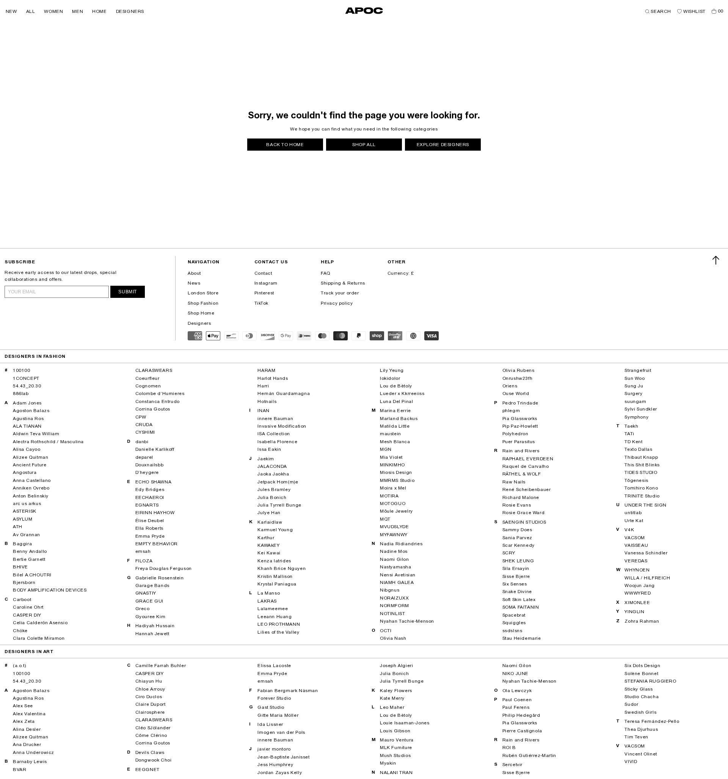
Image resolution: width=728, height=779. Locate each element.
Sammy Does (517, 529)
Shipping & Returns (343, 283)
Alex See (23, 705)
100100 (21, 370)
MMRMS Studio (397, 480)
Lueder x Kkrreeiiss (402, 393)
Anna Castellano (32, 480)
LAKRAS (267, 601)
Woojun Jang (639, 585)
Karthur (265, 537)
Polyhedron (515, 433)
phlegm (511, 410)
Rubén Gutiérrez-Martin (529, 755)
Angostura (24, 472)
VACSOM (634, 537)
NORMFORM (394, 605)
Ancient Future (29, 464)
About (194, 273)
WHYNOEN (637, 570)
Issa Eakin (269, 449)
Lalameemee (272, 608)
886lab (21, 393)
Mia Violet (391, 457)
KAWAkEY (268, 545)
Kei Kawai (268, 553)
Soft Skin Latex (519, 599)
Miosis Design (396, 472)
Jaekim (265, 458)
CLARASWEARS (154, 370)
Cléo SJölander (153, 727)
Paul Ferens (516, 707)
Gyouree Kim (150, 616)
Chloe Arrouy (150, 689)
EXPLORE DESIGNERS (443, 144)
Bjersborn (24, 582)
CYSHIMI (145, 432)
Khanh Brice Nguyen (281, 568)
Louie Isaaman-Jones (404, 722)
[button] (11, 11)
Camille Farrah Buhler (160, 665)
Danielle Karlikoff (154, 449)
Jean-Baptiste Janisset (283, 757)
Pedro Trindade (520, 403)
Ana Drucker (27, 744)
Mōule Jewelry (396, 511)
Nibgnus (389, 590)
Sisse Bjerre (516, 576)
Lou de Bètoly (396, 386)
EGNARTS (147, 505)
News (194, 283)
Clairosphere (150, 712)
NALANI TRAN (396, 772)
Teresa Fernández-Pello (651, 721)
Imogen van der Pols (281, 732)
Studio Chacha (641, 696)
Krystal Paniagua (277, 584)
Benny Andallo (30, 551)
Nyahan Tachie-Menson (407, 621)
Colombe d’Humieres (160, 393)
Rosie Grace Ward (523, 512)
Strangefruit (637, 370)
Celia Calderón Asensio (40, 622)
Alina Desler (27, 729)
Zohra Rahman (641, 621)
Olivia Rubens (518, 370)
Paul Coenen (517, 699)
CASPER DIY (27, 615)
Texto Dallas (638, 449)
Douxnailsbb (149, 464)
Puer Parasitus (518, 441)
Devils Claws (150, 752)
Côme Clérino (151, 735)
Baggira (22, 543)
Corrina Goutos (152, 409)
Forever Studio (274, 698)
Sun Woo (634, 378)
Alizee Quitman (30, 457)
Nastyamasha (395, 567)
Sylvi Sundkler (640, 409)
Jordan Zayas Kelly (279, 772)
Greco (142, 608)
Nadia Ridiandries (401, 543)
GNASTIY (145, 593)
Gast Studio (270, 707)
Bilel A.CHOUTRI (32, 575)
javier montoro (273, 749)
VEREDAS (635, 560)
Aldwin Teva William (36, 433)
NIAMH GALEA (397, 582)
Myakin (388, 763)
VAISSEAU (636, 545)
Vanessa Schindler (645, 553)
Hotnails (266, 401)
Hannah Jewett (152, 633)
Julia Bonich (271, 497)
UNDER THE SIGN (645, 505)
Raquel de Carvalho (525, 466)
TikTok (261, 303)
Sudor (631, 704)
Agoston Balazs (31, 410)
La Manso (268, 593)
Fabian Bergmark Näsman (287, 690)
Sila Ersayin (515, 568)
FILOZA (144, 560)
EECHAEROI (149, 497)
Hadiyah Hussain (155, 625)
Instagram (266, 283)
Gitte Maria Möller (277, 715)
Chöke (20, 630)
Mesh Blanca (395, 441)
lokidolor (390, 378)
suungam (635, 401)
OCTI (385, 630)
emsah (143, 551)
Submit (127, 291)
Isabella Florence (277, 441)
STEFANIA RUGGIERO (650, 681)
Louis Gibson (395, 730)
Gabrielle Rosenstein (159, 578)
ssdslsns (512, 630)
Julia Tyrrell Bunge (279, 505)
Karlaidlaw (269, 522)
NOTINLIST (392, 613)
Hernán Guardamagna (283, 393)
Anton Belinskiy (31, 496)
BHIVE (20, 567)
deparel (144, 457)
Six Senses (514, 584)
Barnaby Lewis (30, 761)
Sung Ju (633, 386)
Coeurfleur (147, 378)
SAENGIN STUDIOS (524, 522)
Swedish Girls (640, 712)
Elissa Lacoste (274, 665)
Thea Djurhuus (641, 729)
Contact (263, 273)
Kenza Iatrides (274, 560)
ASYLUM (23, 519)
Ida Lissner (270, 724)
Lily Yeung (392, 370)
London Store (203, 293)
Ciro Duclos (148, 696)
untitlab (633, 512)
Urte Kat (633, 520)
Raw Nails (514, 482)
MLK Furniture (396, 747)
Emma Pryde (150, 536)
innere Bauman (275, 418)
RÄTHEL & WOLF (521, 474)
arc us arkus (27, 503)
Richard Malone (520, 497)
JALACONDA (272, 466)
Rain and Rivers (521, 450)
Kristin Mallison (275, 576)
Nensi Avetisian (398, 575)
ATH (17, 526)
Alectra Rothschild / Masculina (48, 441)
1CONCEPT (26, 378)
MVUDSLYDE (394, 526)
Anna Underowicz (33, 752)
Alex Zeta (24, 721)
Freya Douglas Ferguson (163, 568)
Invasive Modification (281, 426)
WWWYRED (637, 593)
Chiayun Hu (148, 681)
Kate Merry (392, 698)
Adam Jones (27, 403)
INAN (263, 410)
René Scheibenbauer (526, 489)
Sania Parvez (517, 537)
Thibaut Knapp (641, 457)
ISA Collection (273, 433)
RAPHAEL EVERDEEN (528, 458)
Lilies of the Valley (278, 632)
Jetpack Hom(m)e (277, 482)
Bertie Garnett (29, 559)
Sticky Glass (638, 689)
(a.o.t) (19, 665)
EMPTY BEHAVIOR (156, 543)
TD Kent (633, 441)
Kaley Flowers (396, 690)
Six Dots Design (642, 665)
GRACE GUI (149, 601)
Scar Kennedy (518, 545)
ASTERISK (24, 511)
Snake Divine (517, 591)
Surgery (633, 393)
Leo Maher (392, 707)
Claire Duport (150, 704)
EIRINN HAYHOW (155, 512)
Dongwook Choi (153, 760)
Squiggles (514, 622)
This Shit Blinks (642, 464)
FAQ (325, 273)
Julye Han (268, 512)
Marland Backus (398, 418)
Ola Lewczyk (517, 690)
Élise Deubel (149, 520)
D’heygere (147, 472)
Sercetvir (512, 764)
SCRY (508, 553)
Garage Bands (152, 585)
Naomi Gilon (394, 559)
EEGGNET (147, 769)
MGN (386, 449)
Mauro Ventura (397, 740)
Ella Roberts (149, 528)
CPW (140, 417)
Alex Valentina (29, 713)
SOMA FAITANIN (520, 607)
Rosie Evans (516, 505)
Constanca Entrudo (157, 401)
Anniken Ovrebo (31, 488)
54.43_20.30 (27, 386)
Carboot (22, 599)
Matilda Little (395, 426)
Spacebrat (514, 615)
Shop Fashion (203, 303)
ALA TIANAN (27, 426)
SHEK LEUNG (518, 560)
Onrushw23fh (517, 378)
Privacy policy (337, 303)
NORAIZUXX (394, 598)
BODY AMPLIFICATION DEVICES (50, 590)
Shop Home (201, 313)
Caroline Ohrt (28, 607)
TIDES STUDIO (640, 472)
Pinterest (264, 293)
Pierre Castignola (522, 730)
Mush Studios (395, 755)
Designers (199, 323)
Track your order (340, 293)
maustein (390, 433)
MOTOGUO (392, 503)
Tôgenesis (636, 480)
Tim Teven (636, 737)
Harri (263, 386)
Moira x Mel (393, 488)
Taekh (631, 426)
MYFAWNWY (394, 534)
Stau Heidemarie (521, 638)
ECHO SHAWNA (153, 482)
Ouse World (515, 393)
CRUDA (144, 424)
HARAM (266, 370)
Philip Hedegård (521, 715)
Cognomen (148, 386)
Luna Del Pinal (396, 401)
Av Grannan (26, 534)
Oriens (510, 386)
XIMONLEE (637, 602)
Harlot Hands (272, 378)
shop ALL (364, 144)
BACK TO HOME (285, 144)
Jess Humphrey (275, 764)
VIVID (630, 761)
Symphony (636, 417)
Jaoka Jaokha (273, 474)
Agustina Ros (28, 418)
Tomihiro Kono (641, 488)
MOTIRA (389, 496)
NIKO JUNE (515, 673)
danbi (142, 441)
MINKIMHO (392, 464)
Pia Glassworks (519, 418)
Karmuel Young (275, 529)
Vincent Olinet (640, 754)
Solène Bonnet (641, 673)
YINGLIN (634, 611)
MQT (385, 519)
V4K (629, 529)
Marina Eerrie (395, 410)
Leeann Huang (274, 616)
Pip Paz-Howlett (520, 426)
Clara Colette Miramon (39, 638)
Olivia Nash (393, 638)
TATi (629, 433)
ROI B (509, 747)
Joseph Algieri (396, 665)
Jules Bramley (273, 489)
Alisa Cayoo (27, 449)
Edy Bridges (150, 489)
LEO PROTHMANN (278, 624)
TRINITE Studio (641, 496)
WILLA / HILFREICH (647, 578)
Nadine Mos (394, 551)
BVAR (19, 769)
